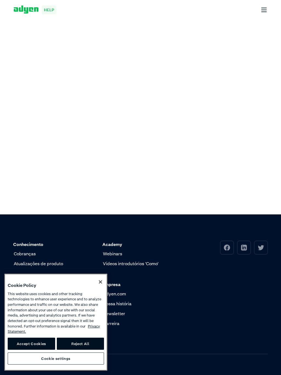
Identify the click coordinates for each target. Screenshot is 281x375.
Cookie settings (56, 358)
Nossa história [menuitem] (117, 303)
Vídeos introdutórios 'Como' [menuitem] (130, 263)
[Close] (100, 282)
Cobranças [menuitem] (25, 253)
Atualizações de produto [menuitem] (38, 263)
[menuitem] (227, 247)
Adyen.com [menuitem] (114, 293)
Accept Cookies (31, 344)
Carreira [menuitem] (111, 323)
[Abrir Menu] (264, 10)
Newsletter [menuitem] (114, 313)
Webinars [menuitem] (112, 253)
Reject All (80, 344)
